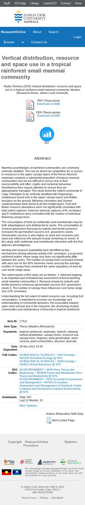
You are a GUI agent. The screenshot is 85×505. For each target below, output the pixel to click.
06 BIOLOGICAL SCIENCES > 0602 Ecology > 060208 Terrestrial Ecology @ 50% (48, 356)
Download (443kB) (48, 115)
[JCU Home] (30, 16)
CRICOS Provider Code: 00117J (42, 489)
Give (78, 3)
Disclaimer (57, 497)
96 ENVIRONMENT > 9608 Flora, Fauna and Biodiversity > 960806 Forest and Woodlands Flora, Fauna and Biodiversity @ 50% (51, 373)
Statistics (70, 442)
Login (77, 37)
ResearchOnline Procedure (35, 443)
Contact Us (39, 42)
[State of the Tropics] (71, 462)
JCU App (20, 3)
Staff (7, 3)
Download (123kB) (48, 104)
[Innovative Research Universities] (26, 462)
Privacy (44, 497)
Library (34, 3)
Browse (9, 42)
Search (54, 32)
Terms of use (29, 497)
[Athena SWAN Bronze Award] (9, 462)
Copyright (15, 442)
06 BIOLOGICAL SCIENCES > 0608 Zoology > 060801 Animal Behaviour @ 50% (48, 363)
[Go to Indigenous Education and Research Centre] (6, 472)
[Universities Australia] (47, 462)
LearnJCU (50, 3)
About (37, 32)
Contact (66, 3)
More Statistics (28, 405)
